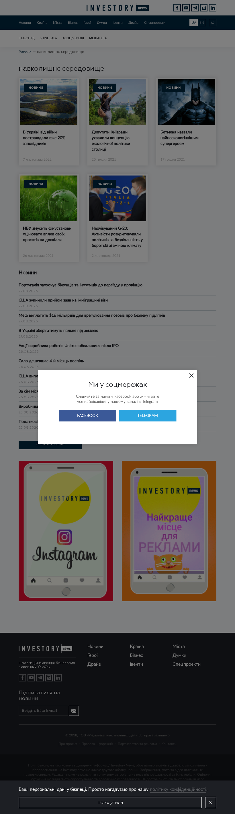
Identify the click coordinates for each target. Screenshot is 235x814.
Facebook (87, 416)
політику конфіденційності (178, 789)
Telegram (147, 416)
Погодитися (110, 803)
